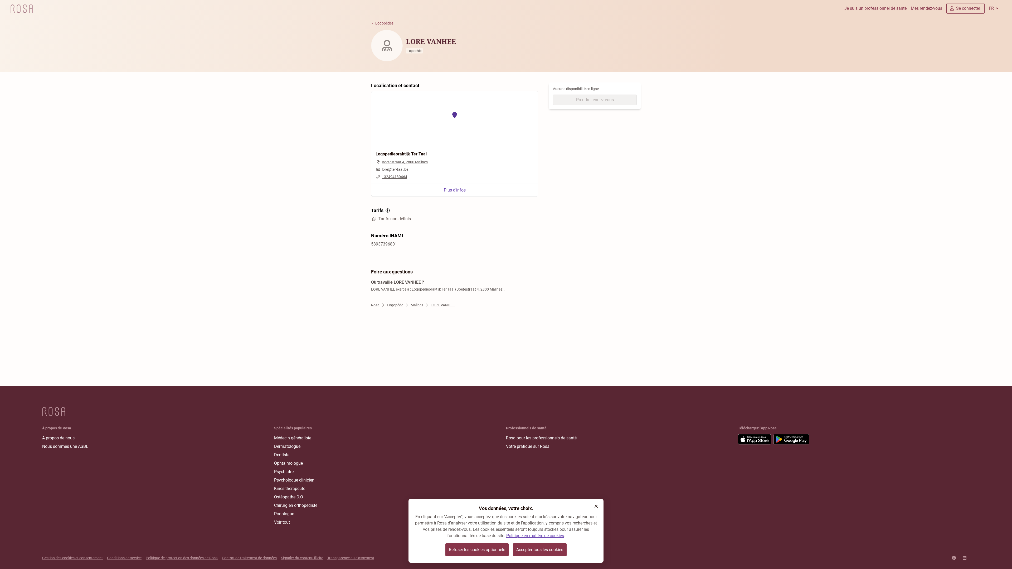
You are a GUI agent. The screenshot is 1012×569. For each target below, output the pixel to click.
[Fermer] (596, 506)
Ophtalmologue (288, 463)
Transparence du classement (350, 558)
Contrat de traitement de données (249, 558)
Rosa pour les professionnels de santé (541, 437)
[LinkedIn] (964, 558)
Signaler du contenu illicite (302, 558)
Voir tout (282, 522)
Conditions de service (124, 558)
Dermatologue (287, 446)
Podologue (284, 513)
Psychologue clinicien (294, 480)
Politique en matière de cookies (535, 535)
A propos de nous (58, 437)
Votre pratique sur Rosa (527, 446)
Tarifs (377, 210)
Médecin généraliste (292, 437)
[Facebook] (954, 558)
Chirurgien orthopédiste (295, 505)
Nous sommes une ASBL (65, 446)
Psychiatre (284, 471)
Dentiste (281, 454)
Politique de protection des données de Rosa (182, 558)
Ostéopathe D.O (288, 496)
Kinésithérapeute (289, 488)
